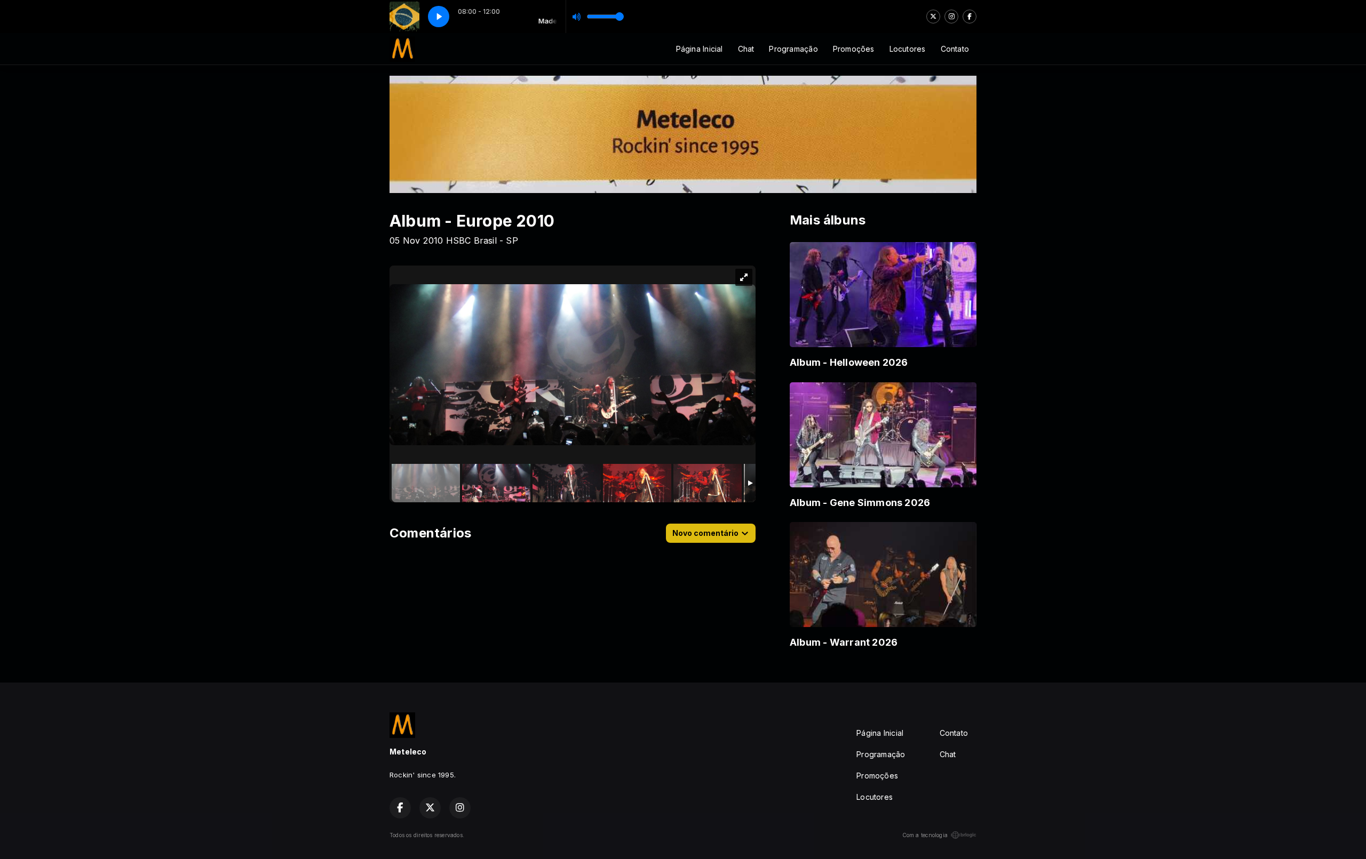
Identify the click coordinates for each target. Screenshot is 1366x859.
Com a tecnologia (925, 835)
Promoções (854, 48)
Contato (955, 48)
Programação (793, 48)
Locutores (908, 48)
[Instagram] (951, 16)
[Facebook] (969, 16)
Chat (746, 48)
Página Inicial (699, 48)
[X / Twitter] (933, 16)
